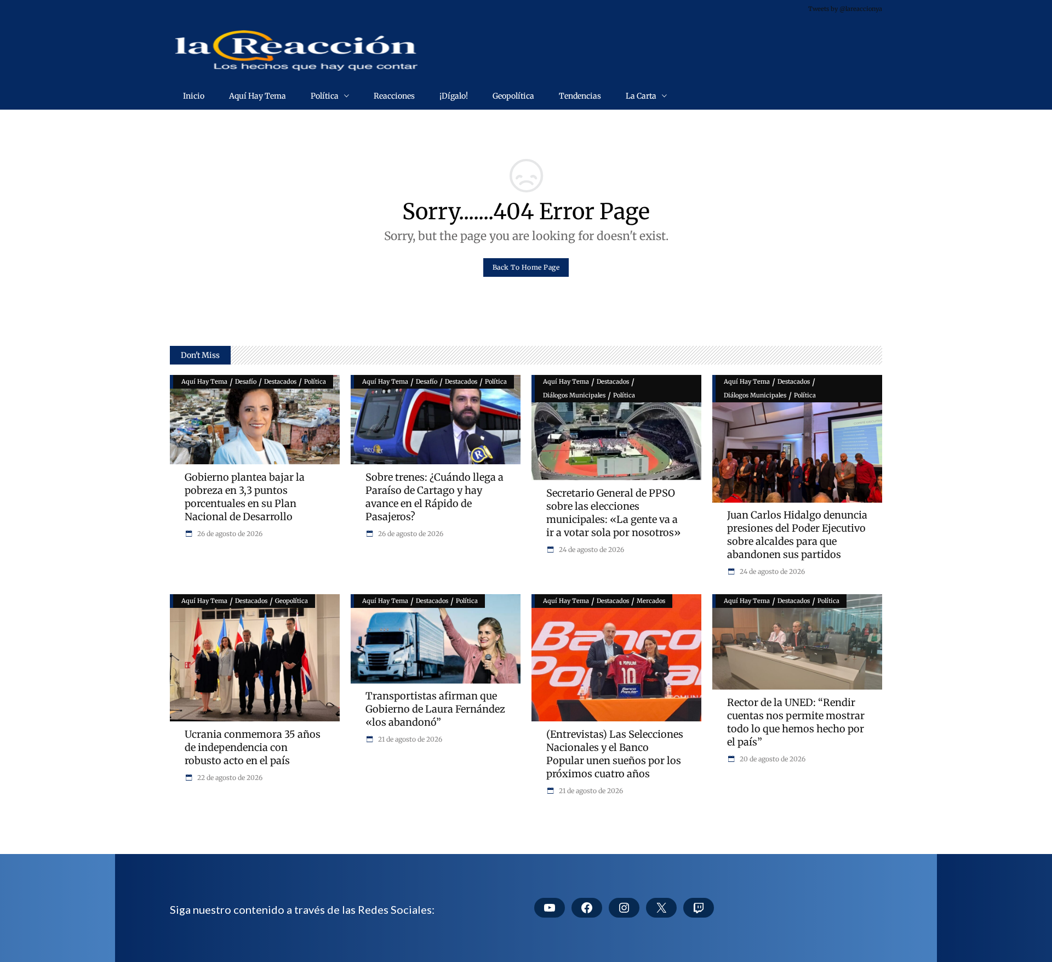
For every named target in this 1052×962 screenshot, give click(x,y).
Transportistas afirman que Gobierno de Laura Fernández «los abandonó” (435, 709)
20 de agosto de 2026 (771, 759)
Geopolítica (291, 601)
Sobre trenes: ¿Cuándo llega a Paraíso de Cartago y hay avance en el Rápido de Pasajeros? (434, 497)
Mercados (651, 601)
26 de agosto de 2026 (229, 534)
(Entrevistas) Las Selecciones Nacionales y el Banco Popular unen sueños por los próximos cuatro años (614, 754)
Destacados (280, 381)
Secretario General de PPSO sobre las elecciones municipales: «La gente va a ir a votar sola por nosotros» (613, 513)
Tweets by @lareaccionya (845, 9)
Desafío (245, 381)
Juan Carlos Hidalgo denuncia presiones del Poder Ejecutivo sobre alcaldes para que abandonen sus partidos (797, 535)
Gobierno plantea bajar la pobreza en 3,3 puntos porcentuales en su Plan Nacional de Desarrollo (245, 497)
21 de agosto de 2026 (409, 739)
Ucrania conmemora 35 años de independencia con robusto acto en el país (253, 747)
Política (315, 381)
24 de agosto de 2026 (590, 549)
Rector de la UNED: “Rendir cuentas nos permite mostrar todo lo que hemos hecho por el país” (796, 722)
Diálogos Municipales (574, 395)
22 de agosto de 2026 (229, 777)
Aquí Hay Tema (204, 381)
